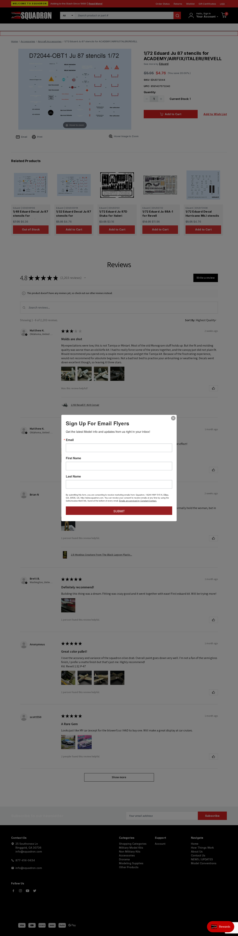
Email (70, 439)
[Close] (173, 418)
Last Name (73, 476)
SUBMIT (119, 511)
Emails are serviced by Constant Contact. (138, 500)
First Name (73, 458)
